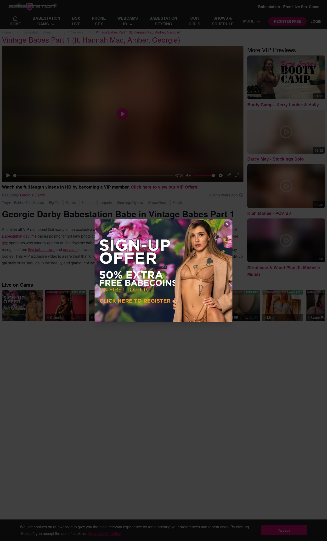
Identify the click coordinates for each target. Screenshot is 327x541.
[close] (227, 224)
